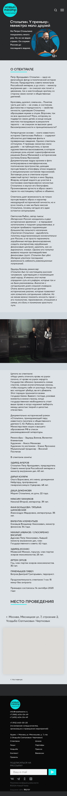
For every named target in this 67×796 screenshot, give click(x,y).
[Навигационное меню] (62, 10)
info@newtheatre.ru (19, 711)
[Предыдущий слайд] (1, 341)
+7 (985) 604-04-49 (19, 714)
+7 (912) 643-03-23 (19, 722)
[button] (55, 10)
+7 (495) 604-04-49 (19, 717)
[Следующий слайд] (65, 341)
